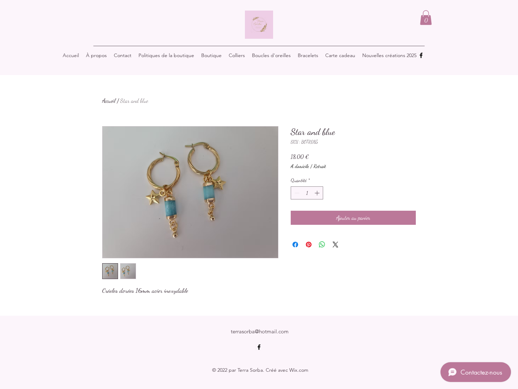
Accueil (109, 100)
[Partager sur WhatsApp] (322, 244)
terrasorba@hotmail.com (260, 331)
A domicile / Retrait (308, 166)
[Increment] (317, 193)
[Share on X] (335, 244)
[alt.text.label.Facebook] (421, 55)
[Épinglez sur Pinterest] (308, 244)
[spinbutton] (307, 193)
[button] (426, 17)
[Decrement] (296, 193)
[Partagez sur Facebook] (295, 244)
